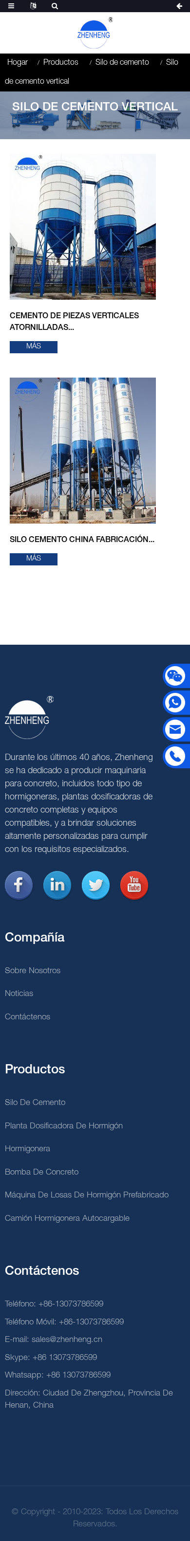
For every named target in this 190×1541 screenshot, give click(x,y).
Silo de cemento (122, 62)
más (33, 347)
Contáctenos (27, 1017)
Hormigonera (27, 1149)
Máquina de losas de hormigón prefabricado (87, 1195)
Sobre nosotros (32, 971)
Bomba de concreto (41, 1172)
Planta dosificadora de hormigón (64, 1126)
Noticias (19, 993)
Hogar (17, 62)
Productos (60, 62)
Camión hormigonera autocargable (67, 1218)
